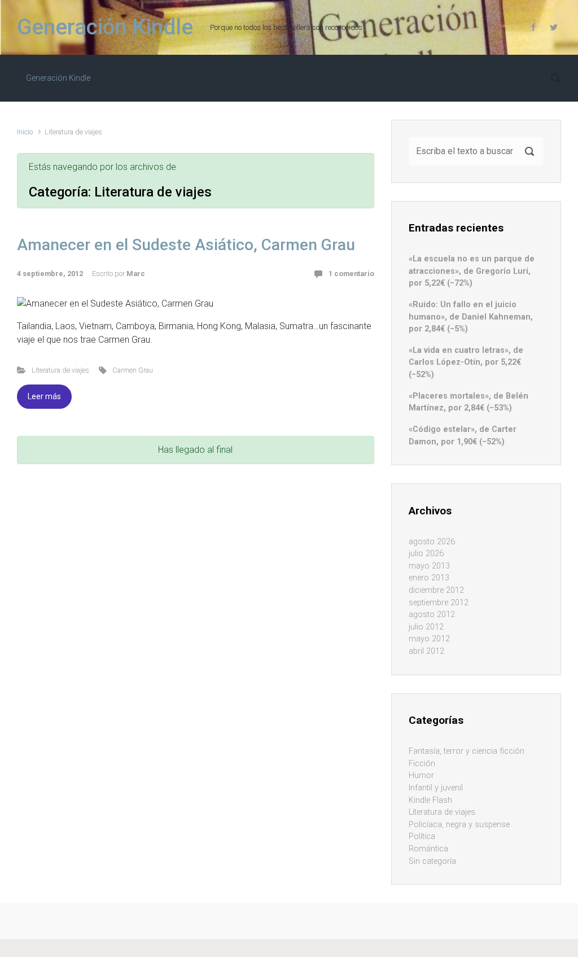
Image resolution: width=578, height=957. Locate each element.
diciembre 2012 (436, 590)
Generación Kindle (105, 27)
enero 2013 (429, 578)
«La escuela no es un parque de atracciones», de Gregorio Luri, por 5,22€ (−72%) (472, 271)
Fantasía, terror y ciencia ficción (466, 751)
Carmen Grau (132, 370)
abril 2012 (426, 651)
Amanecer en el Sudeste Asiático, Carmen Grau (186, 244)
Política (422, 836)
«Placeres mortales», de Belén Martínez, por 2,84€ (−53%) (468, 402)
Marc (135, 273)
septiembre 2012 (438, 603)
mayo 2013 (429, 566)
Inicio (25, 132)
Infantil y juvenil (436, 788)
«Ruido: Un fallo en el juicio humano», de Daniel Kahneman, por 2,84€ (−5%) (471, 317)
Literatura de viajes (60, 370)
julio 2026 (426, 553)
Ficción (422, 763)
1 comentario (351, 273)
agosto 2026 (432, 542)
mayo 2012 (429, 639)
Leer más (44, 396)
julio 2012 (426, 627)
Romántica (428, 849)
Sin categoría (432, 861)
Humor (421, 775)
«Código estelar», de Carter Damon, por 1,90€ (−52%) (462, 436)
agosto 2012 (432, 614)
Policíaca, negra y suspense (459, 824)
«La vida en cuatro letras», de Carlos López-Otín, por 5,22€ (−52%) (466, 362)
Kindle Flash (430, 800)
